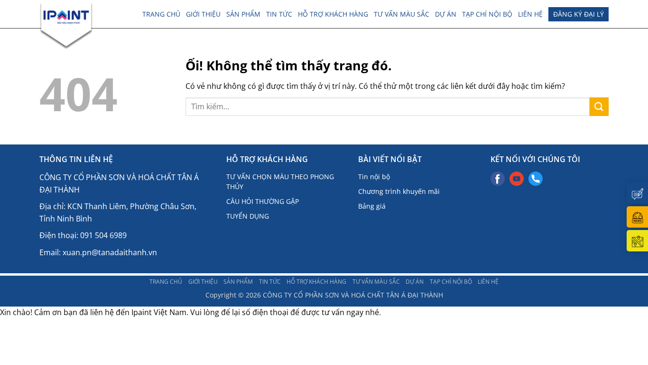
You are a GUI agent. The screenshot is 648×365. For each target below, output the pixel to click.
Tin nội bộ (374, 176)
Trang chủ (161, 14)
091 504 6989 (103, 235)
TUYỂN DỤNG (247, 216)
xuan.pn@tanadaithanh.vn (110, 252)
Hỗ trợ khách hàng (333, 14)
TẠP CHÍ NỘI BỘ (487, 14)
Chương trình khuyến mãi (399, 191)
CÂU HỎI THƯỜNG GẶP (262, 201)
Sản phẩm (243, 14)
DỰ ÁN (445, 14)
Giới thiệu (203, 14)
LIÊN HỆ (530, 14)
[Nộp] (599, 106)
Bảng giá (372, 206)
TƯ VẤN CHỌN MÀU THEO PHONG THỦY (280, 181)
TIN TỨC (279, 14)
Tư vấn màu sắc (401, 14)
